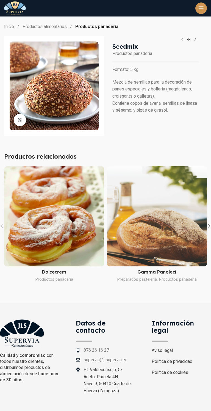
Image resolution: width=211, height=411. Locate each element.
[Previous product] (182, 39)
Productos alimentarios (45, 26)
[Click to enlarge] (20, 120)
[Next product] (195, 39)
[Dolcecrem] (54, 216)
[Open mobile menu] (201, 8)
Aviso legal (162, 350)
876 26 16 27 (96, 350)
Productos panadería (96, 26)
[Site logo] (15, 8)
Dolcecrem (54, 272)
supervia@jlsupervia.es (105, 360)
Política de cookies (170, 372)
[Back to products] (188, 39)
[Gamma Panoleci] (157, 216)
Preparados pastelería (137, 279)
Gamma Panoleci (156, 272)
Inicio (9, 26)
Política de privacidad (172, 361)
